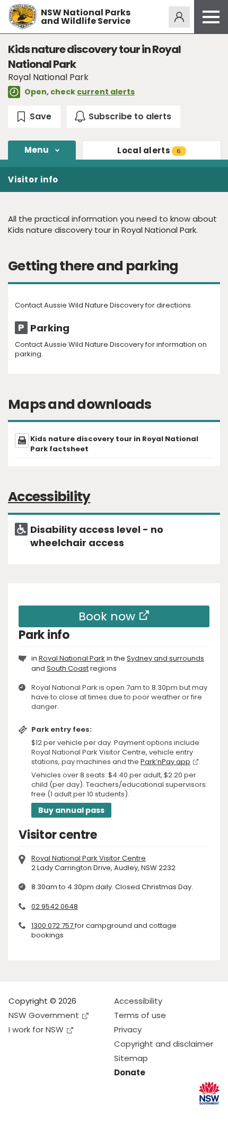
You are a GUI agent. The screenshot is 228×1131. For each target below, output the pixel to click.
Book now (106, 616)
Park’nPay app (165, 762)
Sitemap (131, 1058)
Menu (36, 149)
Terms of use (140, 1015)
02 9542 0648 (54, 906)
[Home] (22, 16)
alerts (149, 150)
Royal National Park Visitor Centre (88, 858)
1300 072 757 (53, 925)
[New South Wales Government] (209, 1093)
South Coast (68, 668)
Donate (129, 1072)
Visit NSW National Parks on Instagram (41, 1114)
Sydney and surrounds (165, 658)
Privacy (128, 1029)
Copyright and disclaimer (163, 1043)
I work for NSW (36, 1029)
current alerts (106, 91)
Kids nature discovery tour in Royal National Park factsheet (114, 444)
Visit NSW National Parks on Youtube (64, 1114)
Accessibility (138, 1000)
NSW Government (43, 1015)
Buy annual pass (71, 810)
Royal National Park (72, 658)
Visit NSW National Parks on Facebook (18, 1114)
